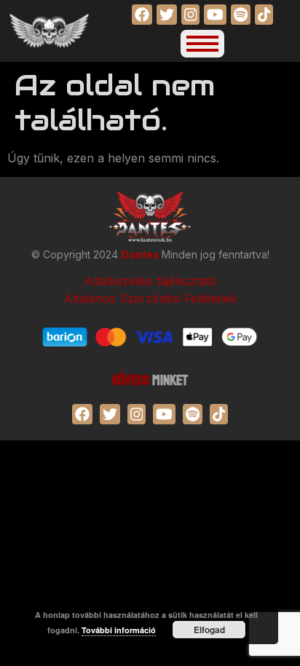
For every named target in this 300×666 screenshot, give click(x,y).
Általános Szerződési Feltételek (150, 298)
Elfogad (209, 629)
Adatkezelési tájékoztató (150, 281)
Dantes (141, 254)
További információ (119, 630)
